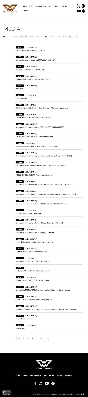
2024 (64, 37)
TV (9, 37)
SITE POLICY (45, 394)
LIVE (50, 6)
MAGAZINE (24, 37)
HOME (25, 6)
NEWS (31, 6)
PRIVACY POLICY (36, 394)
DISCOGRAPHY (41, 6)
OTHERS (39, 37)
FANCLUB (26, 11)
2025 (58, 37)
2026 (52, 37)
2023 (70, 37)
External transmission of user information (62, 394)
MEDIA (56, 6)
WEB (31, 37)
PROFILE (64, 6)
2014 (76, 37)
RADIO (15, 37)
